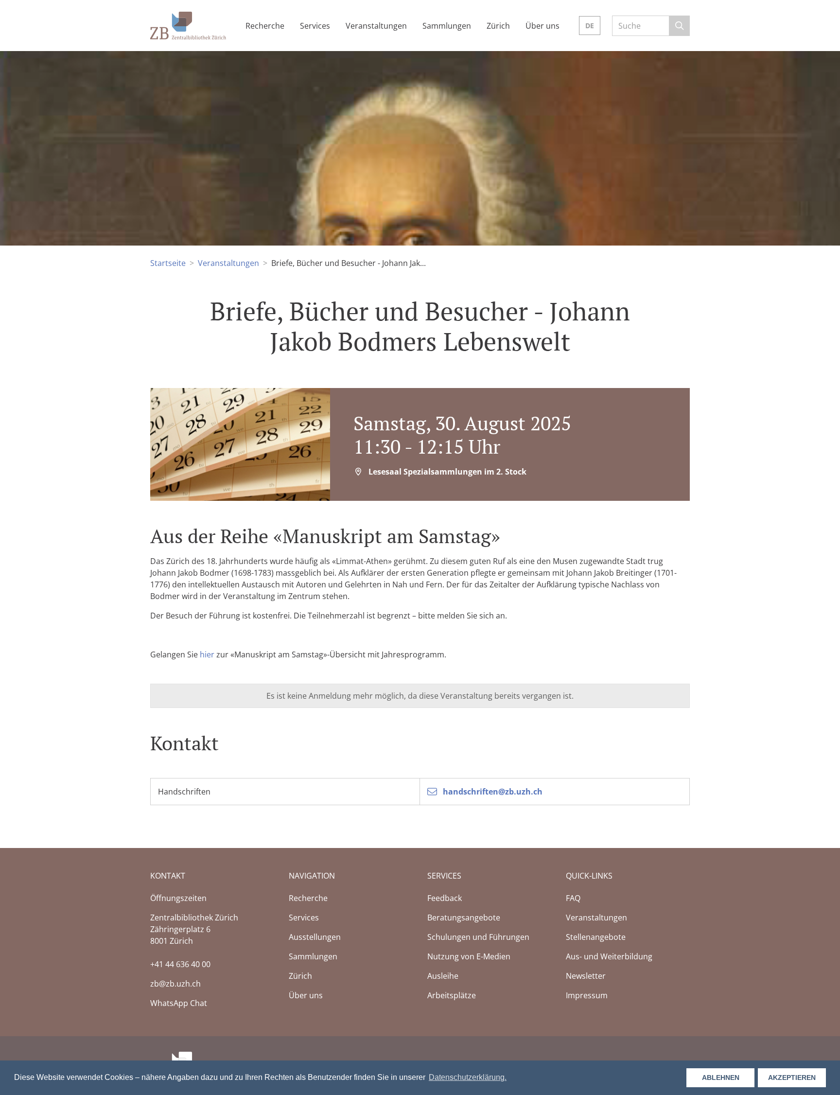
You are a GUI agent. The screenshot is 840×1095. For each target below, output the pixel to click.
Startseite (168, 263)
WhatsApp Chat (178, 1003)
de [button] (589, 25)
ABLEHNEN (720, 1077)
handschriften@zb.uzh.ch (491, 791)
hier (207, 654)
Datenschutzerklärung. (468, 1077)
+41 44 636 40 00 (180, 964)
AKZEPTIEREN (792, 1077)
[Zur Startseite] (188, 24)
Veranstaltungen (228, 263)
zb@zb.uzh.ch (175, 983)
